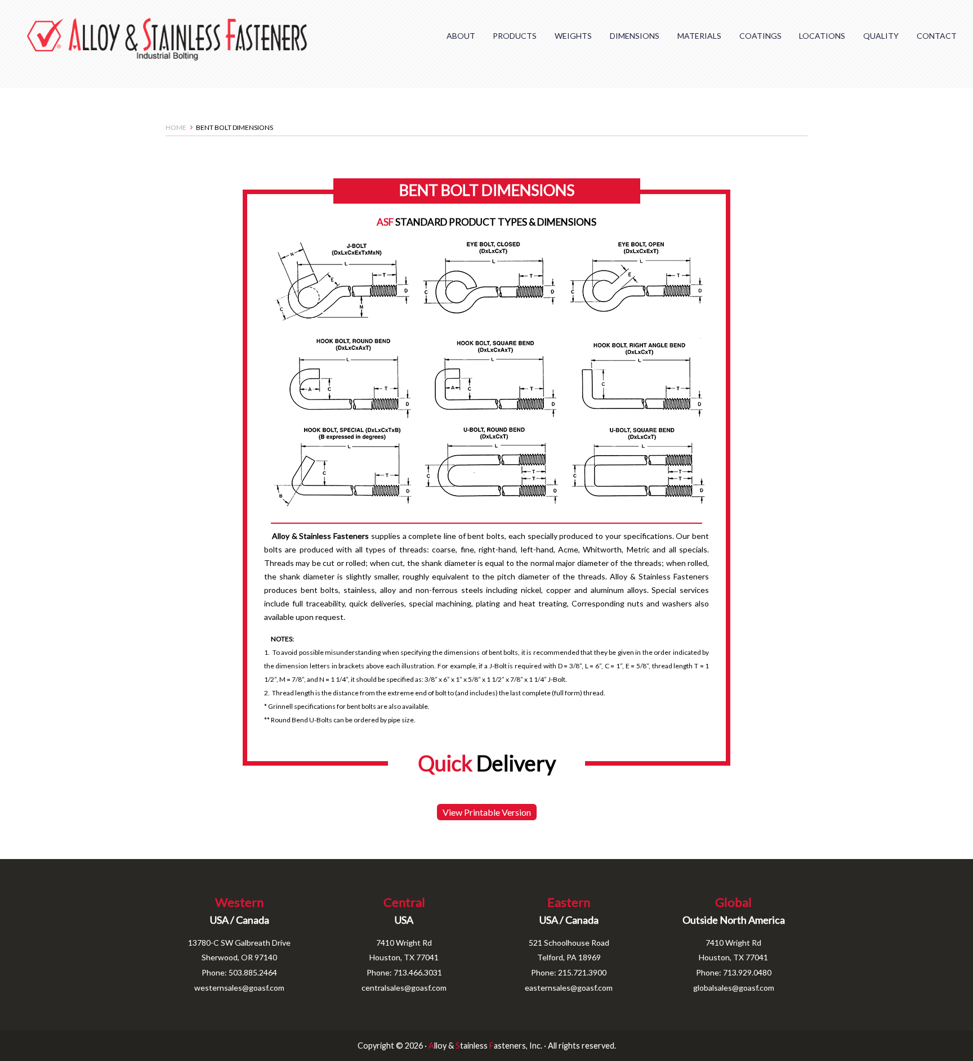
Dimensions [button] (634, 36)
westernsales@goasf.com (239, 987)
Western (239, 902)
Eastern (568, 902)
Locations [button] (822, 36)
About (461, 36)
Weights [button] (573, 36)
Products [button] (515, 36)
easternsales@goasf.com (569, 987)
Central (404, 902)
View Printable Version (487, 812)
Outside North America (733, 920)
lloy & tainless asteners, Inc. (485, 1045)
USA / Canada (239, 920)
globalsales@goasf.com (733, 987)
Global (733, 902)
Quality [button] (881, 36)
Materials (699, 36)
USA (404, 920)
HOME (176, 127)
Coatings (760, 36)
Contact (937, 36)
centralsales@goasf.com (404, 987)
